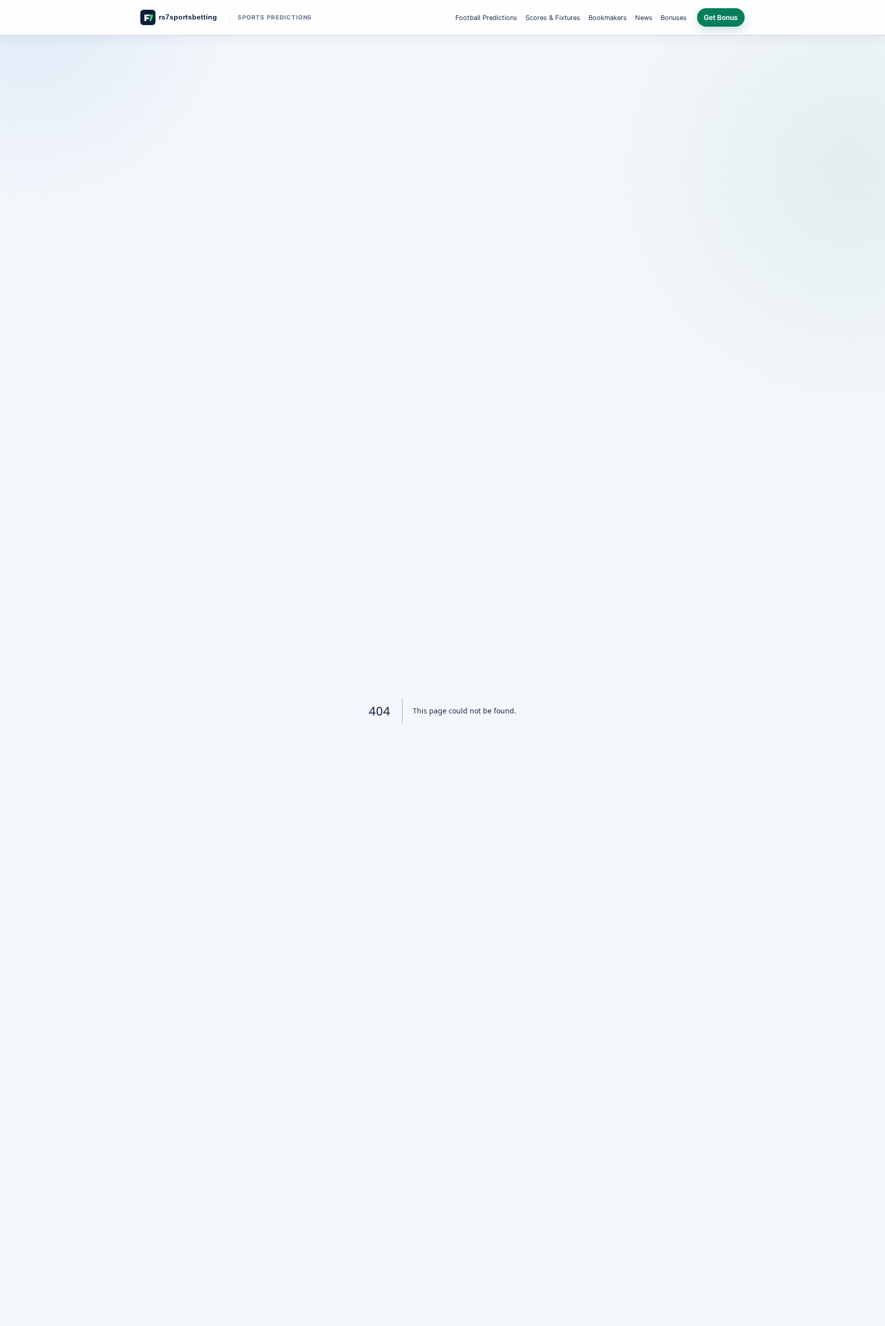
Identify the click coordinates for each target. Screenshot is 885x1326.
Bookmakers (607, 18)
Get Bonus (721, 17)
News (643, 18)
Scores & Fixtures (552, 18)
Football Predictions (486, 18)
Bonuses (674, 18)
